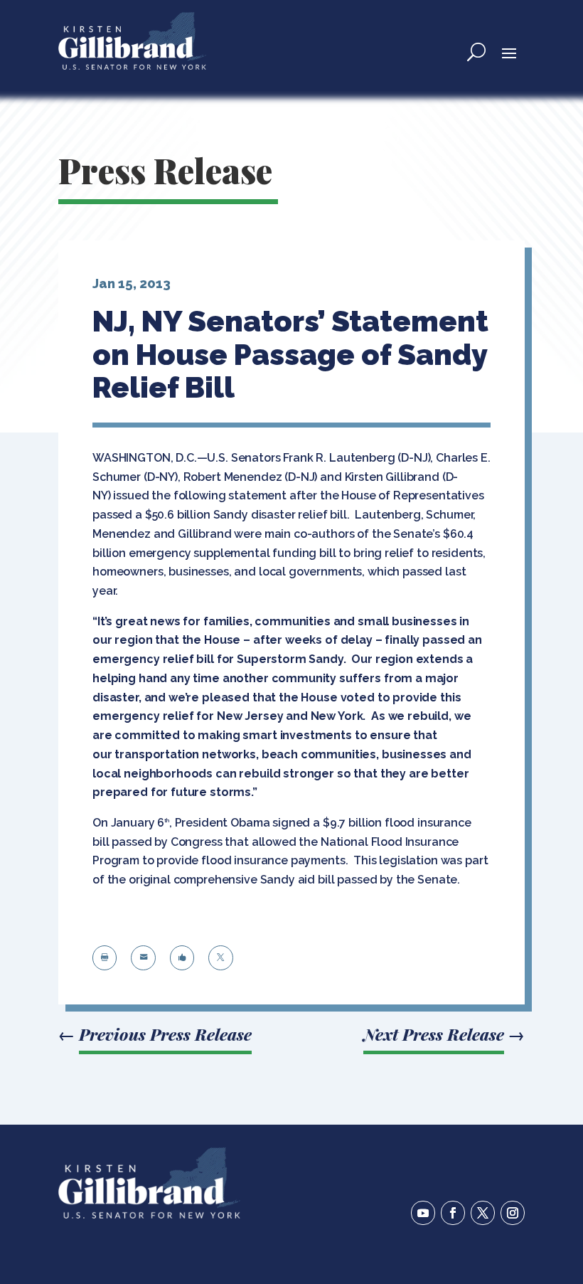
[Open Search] (476, 52)
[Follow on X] (483, 1213)
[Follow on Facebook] (453, 1213)
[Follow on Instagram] (513, 1213)
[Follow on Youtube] (423, 1213)
